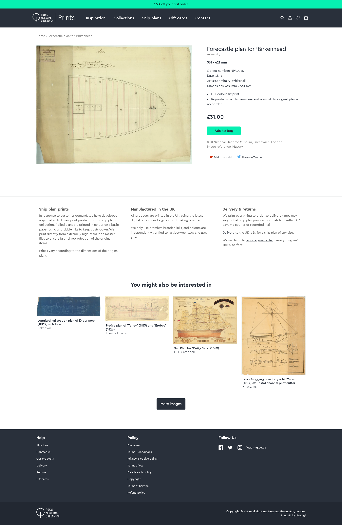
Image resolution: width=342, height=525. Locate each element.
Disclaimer (133, 445)
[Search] (282, 17)
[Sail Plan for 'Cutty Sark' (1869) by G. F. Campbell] (205, 343)
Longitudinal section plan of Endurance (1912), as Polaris (66, 322)
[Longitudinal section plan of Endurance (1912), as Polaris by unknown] (68, 315)
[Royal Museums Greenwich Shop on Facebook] (220, 449)
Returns (41, 472)
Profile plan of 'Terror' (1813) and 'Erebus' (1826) (136, 327)
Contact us (43, 452)
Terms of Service (138, 486)
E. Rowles (249, 387)
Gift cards (178, 17)
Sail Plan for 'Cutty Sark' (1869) (196, 348)
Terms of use (135, 465)
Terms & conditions (139, 452)
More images (171, 404)
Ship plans (151, 17)
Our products (45, 458)
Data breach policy (139, 472)
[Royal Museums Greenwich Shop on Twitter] (230, 449)
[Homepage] (54, 17)
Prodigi (301, 515)
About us (42, 445)
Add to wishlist (223, 157)
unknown (44, 328)
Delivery (228, 232)
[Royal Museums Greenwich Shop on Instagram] (240, 449)
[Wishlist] (298, 17)
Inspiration (96, 17)
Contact (202, 17)
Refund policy (136, 492)
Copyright (134, 479)
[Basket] (306, 17)
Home (40, 36)
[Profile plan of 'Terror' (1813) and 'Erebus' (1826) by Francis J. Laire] (137, 320)
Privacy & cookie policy (142, 458)
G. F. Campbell (184, 352)
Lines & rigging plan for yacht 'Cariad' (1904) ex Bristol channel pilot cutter (269, 381)
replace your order (259, 240)
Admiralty (213, 54)
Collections (124, 17)
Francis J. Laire (116, 333)
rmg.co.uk (259, 447)
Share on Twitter (251, 157)
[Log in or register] (290, 17)
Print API (286, 515)
